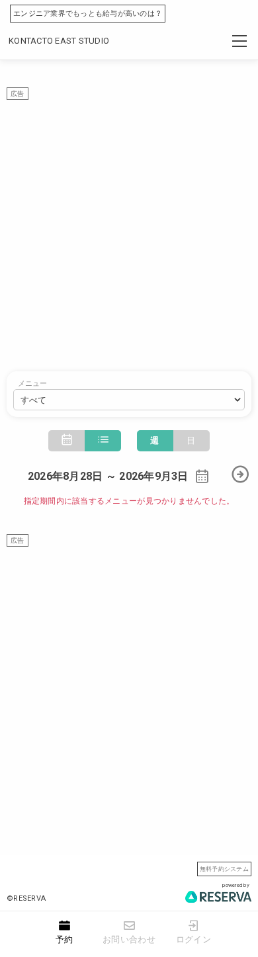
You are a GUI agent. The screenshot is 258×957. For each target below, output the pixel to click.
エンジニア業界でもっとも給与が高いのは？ (87, 13)
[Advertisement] (129, 229)
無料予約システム (224, 868)
